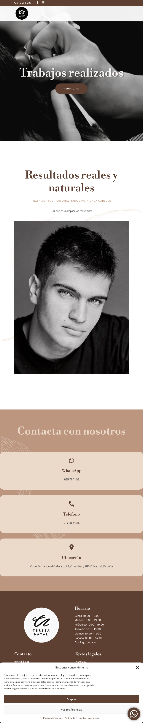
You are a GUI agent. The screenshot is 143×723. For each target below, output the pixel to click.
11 (57, 366)
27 (108, 366)
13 (63, 366)
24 (98, 366)
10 (54, 366)
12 (60, 366)
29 (114, 366)
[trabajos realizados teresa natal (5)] (71, 373)
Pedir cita (71, 88)
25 (101, 366)
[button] (137, 667)
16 (73, 366)
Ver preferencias (71, 709)
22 (92, 366)
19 (82, 366)
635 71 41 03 (71, 479)
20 (85, 366)
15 (70, 366)
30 (117, 366)
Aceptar (71, 699)
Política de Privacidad (75, 717)
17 (76, 366)
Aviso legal (81, 661)
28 (111, 366)
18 (79, 366)
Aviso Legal (94, 717)
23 (95, 366)
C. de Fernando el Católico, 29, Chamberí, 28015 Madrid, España (71, 566)
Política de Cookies (53, 717)
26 (104, 366)
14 (66, 366)
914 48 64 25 (71, 523)
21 (89, 366)
